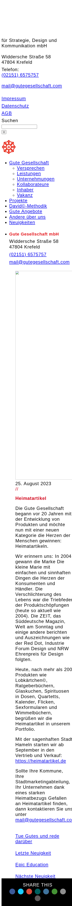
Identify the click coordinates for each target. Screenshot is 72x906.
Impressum (14, 98)
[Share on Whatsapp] (54, 891)
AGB (7, 113)
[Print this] (38, 898)
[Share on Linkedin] (46, 891)
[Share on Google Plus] (29, 891)
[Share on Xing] (38, 891)
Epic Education (31, 864)
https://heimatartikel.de (40, 760)
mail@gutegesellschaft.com (32, 85)
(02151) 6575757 (20, 74)
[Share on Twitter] (21, 891)
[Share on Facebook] (12, 891)
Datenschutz (15, 105)
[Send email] (63, 891)
